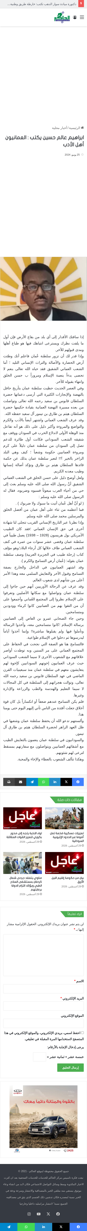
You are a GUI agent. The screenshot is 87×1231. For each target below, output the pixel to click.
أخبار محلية (59, 128)
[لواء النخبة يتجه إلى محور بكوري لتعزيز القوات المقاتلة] (22, 818)
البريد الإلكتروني (72, 998)
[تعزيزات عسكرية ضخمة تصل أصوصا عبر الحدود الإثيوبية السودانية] (64, 818)
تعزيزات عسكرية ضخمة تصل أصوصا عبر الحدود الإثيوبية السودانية (67, 837)
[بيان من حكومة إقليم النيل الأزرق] (64, 863)
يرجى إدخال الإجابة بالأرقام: (65, 1047)
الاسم (79, 981)
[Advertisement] (43, 74)
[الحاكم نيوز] (62, 17)
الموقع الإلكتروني (72, 1015)
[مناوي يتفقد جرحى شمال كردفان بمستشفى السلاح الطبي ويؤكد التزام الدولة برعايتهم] (22, 863)
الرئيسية (75, 128)
